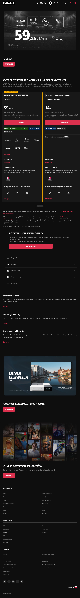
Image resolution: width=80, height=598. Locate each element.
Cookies (44, 558)
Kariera (5, 533)
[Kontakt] (45, 3)
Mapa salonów (7, 571)
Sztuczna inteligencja (47, 568)
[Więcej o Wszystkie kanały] (74, 277)
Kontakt (5, 558)
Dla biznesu (44, 514)
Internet (43, 507)
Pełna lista (7, 162)
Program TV (6, 575)
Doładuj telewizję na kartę (9, 565)
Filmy (4, 500)
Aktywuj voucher (7, 561)
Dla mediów (6, 529)
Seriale (4, 494)
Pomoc (5, 555)
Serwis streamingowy (47, 494)
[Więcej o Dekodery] (74, 264)
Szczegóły (7, 154)
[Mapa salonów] (37, 3)
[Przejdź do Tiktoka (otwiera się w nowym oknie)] (21, 581)
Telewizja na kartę (46, 500)
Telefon (43, 510)
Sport (4, 497)
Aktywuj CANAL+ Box (8, 568)
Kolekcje (5, 514)
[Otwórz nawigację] (50, 3)
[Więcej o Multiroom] (74, 283)
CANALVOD (45, 504)
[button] (37, 72)
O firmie (5, 526)
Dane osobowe (45, 561)
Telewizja (44, 497)
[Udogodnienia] (41, 3)
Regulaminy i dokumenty (48, 555)
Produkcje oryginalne (8, 504)
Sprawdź (6, 306)
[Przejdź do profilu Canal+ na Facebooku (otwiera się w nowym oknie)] (4, 581)
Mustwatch (44, 533)
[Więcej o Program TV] (74, 258)
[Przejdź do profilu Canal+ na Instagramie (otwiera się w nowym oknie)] (17, 581)
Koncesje (5, 543)
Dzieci (4, 510)
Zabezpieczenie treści (8, 536)
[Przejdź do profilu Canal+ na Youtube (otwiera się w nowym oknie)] (13, 581)
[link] (9, 64)
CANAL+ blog (45, 526)
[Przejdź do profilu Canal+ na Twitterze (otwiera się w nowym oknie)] (9, 581)
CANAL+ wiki (45, 529)
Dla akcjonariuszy (7, 539)
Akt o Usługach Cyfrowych (48, 565)
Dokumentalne (6, 507)
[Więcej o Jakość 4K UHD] (74, 270)
